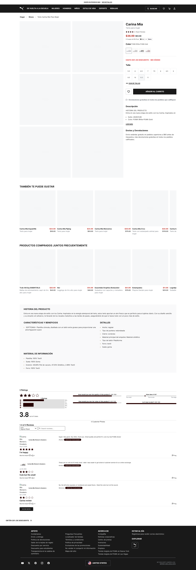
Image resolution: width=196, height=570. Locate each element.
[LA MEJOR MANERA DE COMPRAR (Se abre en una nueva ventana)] (135, 545)
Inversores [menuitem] (102, 543)
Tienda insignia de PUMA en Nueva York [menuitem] (113, 551)
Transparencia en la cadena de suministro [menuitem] (43, 552)
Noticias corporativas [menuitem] (106, 537)
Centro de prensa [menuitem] (104, 540)
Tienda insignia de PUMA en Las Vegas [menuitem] (113, 554)
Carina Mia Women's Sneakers (37, 440)
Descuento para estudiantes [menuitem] (42, 548)
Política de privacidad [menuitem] (73, 543)
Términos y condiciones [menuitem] (74, 540)
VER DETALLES (107, 2)
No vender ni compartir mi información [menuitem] (80, 548)
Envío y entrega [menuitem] (37, 537)
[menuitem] (37, 8)
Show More (26, 509)
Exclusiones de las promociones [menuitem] (77, 545)
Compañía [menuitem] (102, 534)
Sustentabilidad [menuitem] (104, 545)
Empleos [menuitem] (101, 548)
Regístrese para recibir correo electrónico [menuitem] (148, 534)
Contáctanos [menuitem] (36, 534)
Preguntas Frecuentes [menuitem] (73, 534)
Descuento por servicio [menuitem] (40, 545)
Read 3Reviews (140, 32)
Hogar (22, 17)
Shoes (31, 17)
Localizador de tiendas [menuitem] (74, 537)
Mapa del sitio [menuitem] (70, 551)
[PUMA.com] (21, 9)
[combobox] (28, 428)
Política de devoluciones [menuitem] (40, 540)
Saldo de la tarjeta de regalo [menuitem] (42, 543)
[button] (44, 400)
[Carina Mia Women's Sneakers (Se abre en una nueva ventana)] (23, 440)
